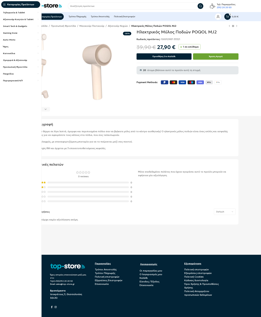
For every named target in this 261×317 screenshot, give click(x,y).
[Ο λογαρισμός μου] (218, 17)
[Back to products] (233, 26)
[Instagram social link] (56, 307)
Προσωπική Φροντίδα (63, 25)
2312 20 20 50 (224, 7)
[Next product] (236, 26)
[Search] (200, 6)
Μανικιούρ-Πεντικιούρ (91, 25)
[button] (45, 109)
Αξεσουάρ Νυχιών (118, 25)
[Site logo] (47, 5)
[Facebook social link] (52, 307)
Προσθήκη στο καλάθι (164, 56)
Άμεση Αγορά (216, 56)
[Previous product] (229, 26)
